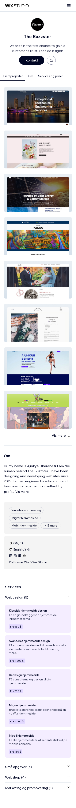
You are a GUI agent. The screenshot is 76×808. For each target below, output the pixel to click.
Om (30, 76)
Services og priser (50, 76)
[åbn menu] (68, 6)
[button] (38, 106)
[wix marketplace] (17, 5)
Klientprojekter (13, 76)
